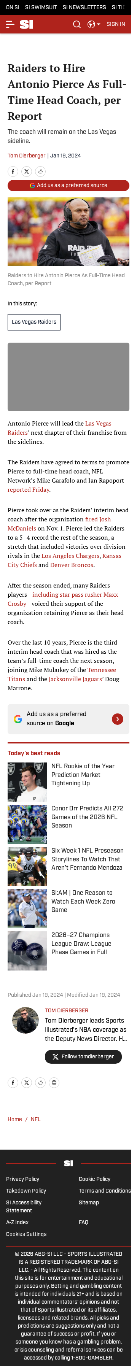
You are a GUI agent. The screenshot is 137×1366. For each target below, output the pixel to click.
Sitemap (89, 1203)
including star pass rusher (67, 594)
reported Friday (28, 489)
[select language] (94, 24)
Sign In (116, 24)
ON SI (12, 8)
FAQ (83, 1223)
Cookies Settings (26, 1234)
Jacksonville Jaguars (75, 679)
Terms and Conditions (105, 1191)
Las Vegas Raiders (34, 322)
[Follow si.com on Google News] (117, 719)
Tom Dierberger (27, 156)
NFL (36, 1120)
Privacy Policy (22, 1179)
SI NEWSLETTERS (84, 8)
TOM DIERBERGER (66, 1011)
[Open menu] (10, 24)
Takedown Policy (26, 1191)
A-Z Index (17, 1223)
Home (15, 1120)
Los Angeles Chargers (70, 555)
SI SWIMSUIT (41, 8)
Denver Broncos (71, 565)
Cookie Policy (94, 1179)
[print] (54, 1082)
